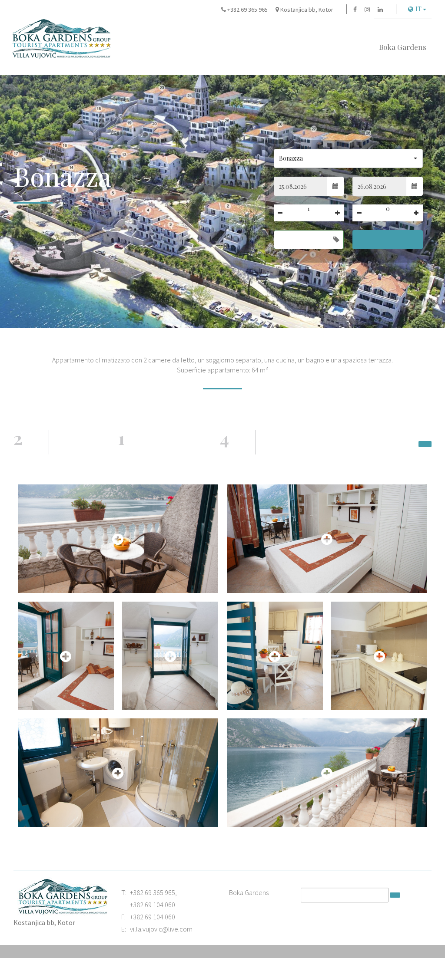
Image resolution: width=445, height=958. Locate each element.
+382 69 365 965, (153, 892)
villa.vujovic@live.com (161, 929)
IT (419, 9)
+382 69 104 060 (152, 904)
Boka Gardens (402, 47)
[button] (348, 158)
